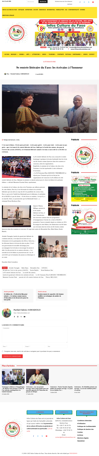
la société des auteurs (29, 272)
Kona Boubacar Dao (47, 270)
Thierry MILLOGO (51, 277)
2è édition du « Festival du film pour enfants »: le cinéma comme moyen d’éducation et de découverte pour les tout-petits (16, 296)
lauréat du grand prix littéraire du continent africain (18, 275)
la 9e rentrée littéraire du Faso (12, 272)
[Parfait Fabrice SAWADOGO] (5, 74)
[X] (88, 2)
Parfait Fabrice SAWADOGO (20, 74)
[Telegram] (52, 284)
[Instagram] (84, 2)
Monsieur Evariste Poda (10, 277)
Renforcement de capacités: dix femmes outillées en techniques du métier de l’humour (51, 296)
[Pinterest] (83, 75)
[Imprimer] (48, 284)
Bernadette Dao (34, 268)
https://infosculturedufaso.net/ (22, 313)
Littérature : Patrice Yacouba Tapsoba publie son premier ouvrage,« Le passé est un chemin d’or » (61, 388)
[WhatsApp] (88, 75)
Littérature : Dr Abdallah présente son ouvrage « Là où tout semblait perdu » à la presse (85, 388)
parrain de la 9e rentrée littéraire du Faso (31, 277)
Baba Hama (25, 268)
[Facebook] (80, 2)
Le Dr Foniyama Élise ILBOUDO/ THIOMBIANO (51, 275)
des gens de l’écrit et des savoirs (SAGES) (15, 270)
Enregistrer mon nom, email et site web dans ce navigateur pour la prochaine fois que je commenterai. (32, 351)
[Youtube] (93, 2)
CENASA (44, 268)
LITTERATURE (49, 61)
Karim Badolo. (34, 270)
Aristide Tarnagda (14, 268)
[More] (92, 75)
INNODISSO (73, 453)
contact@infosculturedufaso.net (65, 437)
